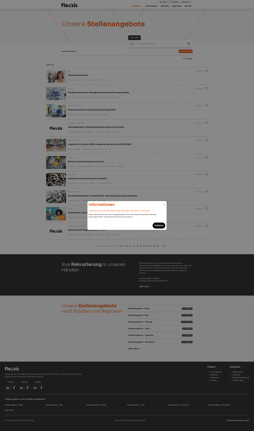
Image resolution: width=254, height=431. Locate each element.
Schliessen (159, 225)
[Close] (164, 204)
